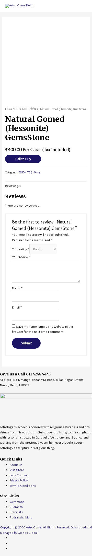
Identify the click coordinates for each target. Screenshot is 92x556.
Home (8, 109)
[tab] (46, 186)
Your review (21, 257)
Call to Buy (23, 159)
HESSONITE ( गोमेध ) (26, 109)
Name (17, 288)
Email (17, 307)
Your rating (20, 249)
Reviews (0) (13, 186)
